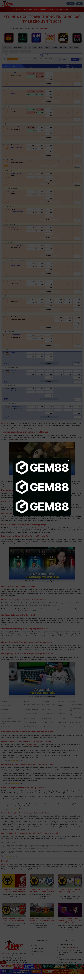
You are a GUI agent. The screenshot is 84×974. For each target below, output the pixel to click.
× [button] (68, 460)
